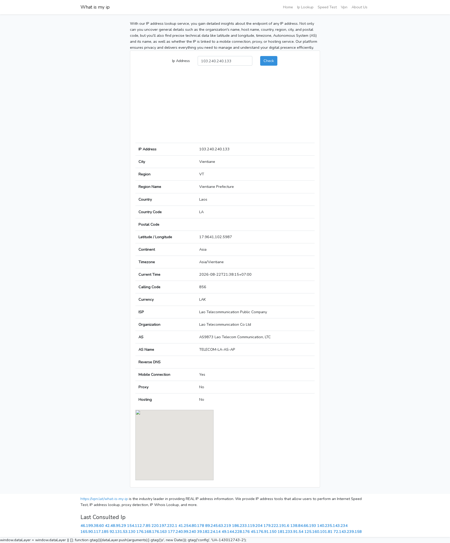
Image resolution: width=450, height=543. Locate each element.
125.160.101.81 (318, 531)
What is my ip (95, 7)
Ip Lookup (305, 7)
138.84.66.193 (303, 525)
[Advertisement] (225, 106)
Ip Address (181, 60)
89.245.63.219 (218, 525)
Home (288, 7)
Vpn (344, 7)
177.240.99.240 (182, 531)
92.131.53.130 (122, 531)
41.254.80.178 (191, 525)
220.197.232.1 (164, 525)
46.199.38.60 (92, 525)
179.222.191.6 (276, 525)
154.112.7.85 (139, 525)
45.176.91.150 (264, 531)
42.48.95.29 (115, 525)
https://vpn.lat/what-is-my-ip (104, 498)
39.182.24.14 (209, 531)
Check (269, 60)
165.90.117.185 (94, 531)
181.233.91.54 (290, 531)
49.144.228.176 (236, 531)
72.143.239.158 (348, 531)
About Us (359, 7)
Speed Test (327, 7)
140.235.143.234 (332, 525)
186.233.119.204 (247, 525)
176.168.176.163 (151, 531)
